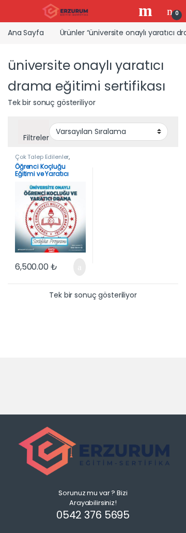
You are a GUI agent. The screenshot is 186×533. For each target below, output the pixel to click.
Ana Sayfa (26, 32)
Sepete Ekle (73, 267)
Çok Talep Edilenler (42, 157)
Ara (146, 11)
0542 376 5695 (93, 515)
